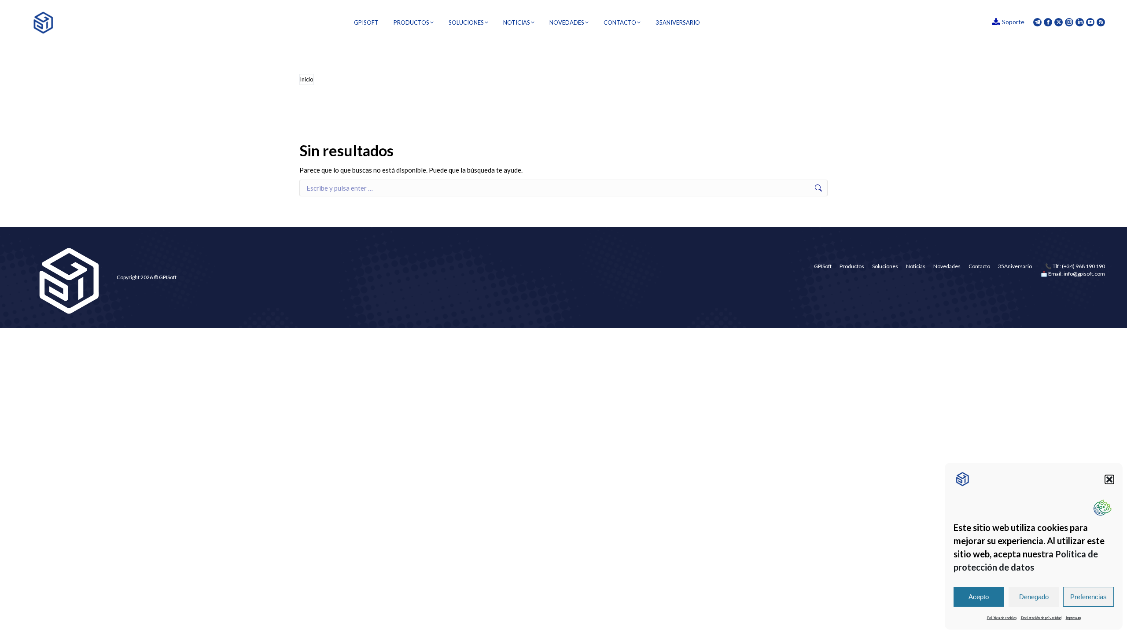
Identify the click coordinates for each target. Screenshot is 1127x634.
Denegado (1034, 597)
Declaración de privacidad (1041, 618)
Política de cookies (1002, 618)
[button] (1109, 479)
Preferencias (1088, 597)
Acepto (979, 597)
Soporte (1013, 22)
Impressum (1073, 618)
